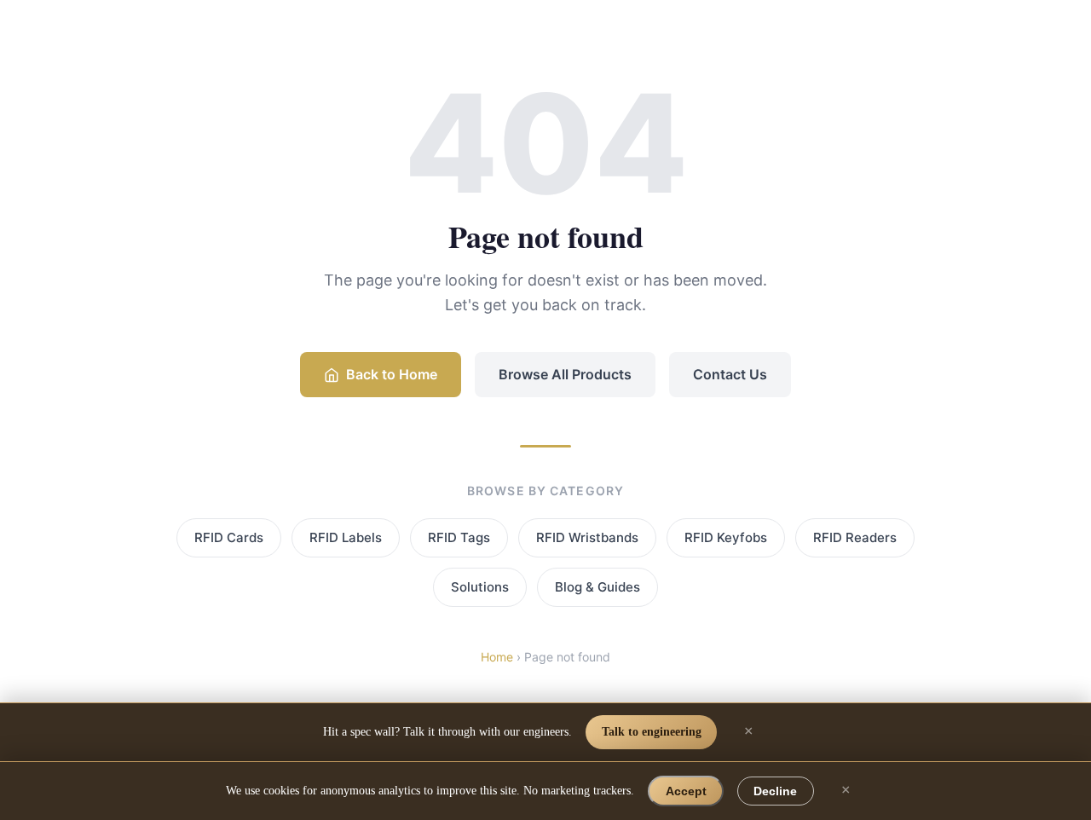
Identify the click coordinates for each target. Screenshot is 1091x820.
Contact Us (730, 374)
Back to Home (391, 374)
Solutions (480, 587)
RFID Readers (855, 537)
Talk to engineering (651, 731)
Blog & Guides (597, 587)
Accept (686, 791)
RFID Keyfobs (725, 537)
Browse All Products (565, 374)
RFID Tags (459, 537)
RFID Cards (228, 537)
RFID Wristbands (587, 537)
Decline (775, 791)
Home (497, 657)
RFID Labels (345, 537)
